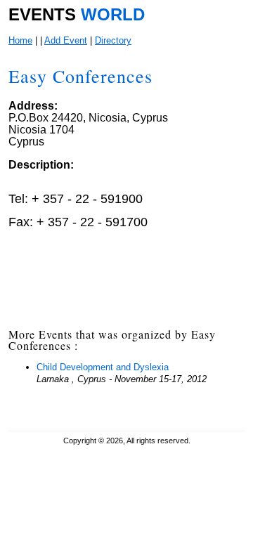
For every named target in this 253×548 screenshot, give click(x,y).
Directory (113, 40)
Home (20, 40)
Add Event (65, 40)
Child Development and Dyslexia (103, 367)
